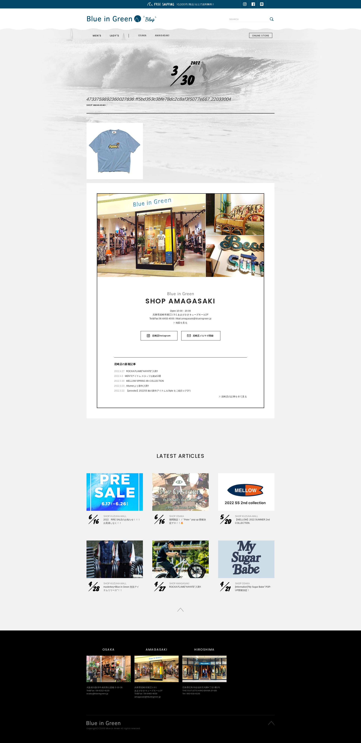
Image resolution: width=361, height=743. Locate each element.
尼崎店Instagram (161, 335)
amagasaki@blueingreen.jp (196, 318)
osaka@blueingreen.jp (97, 693)
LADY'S (114, 35)
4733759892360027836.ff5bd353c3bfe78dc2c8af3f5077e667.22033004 (159, 99)
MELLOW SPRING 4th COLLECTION (145, 381)
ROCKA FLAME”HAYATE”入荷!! (142, 371)
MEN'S (97, 35)
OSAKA (142, 35)
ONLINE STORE (260, 35)
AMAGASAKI (162, 35)
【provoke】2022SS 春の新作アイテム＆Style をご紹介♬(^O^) (158, 390)
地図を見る (181, 322)
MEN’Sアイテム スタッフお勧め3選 (143, 376)
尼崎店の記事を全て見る (234, 396)
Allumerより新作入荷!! (137, 386)
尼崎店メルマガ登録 (203, 335)
